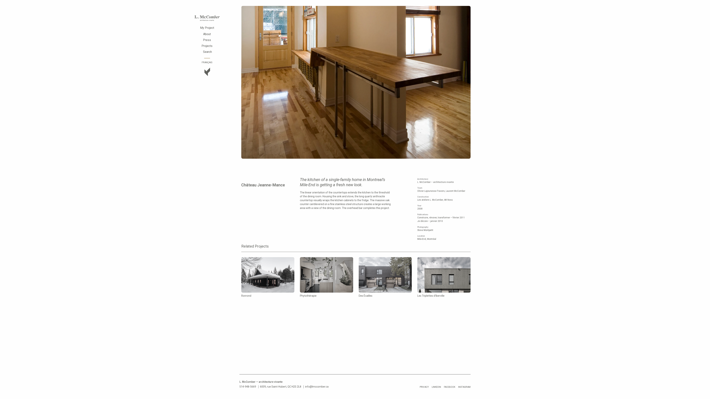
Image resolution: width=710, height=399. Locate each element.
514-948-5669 (247, 386)
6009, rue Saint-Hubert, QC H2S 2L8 (280, 386)
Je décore (422, 221)
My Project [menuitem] (207, 28)
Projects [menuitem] (207, 46)
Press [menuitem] (207, 40)
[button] (247, 82)
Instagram (464, 387)
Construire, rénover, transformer (434, 217)
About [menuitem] (207, 34)
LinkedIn (436, 387)
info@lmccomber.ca (317, 386)
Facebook (449, 387)
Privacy (424, 387)
